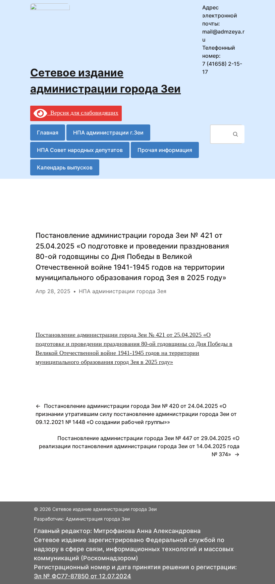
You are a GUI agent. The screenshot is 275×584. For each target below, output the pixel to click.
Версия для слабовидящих (82, 112)
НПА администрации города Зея (122, 291)
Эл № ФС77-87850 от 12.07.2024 (82, 576)
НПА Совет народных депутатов (80, 150)
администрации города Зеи (105, 88)
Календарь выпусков (65, 167)
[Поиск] (235, 134)
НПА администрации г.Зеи (108, 132)
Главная (47, 132)
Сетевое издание (76, 72)
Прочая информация (165, 150)
